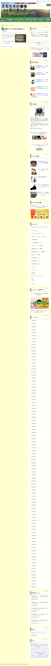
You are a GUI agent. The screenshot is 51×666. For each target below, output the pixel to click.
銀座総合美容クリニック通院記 (38, 251)
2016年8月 (34, 562)
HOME (2, 20)
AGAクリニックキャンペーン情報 (39, 236)
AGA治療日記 (9, 20)
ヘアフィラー (40, 651)
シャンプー (34, 269)
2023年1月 (34, 329)
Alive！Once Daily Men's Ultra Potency (42, 644)
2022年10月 (34, 338)
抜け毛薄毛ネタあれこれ (37, 263)
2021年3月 (34, 396)
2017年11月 (34, 517)
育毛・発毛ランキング (39, 150)
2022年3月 (34, 359)
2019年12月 (34, 441)
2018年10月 (34, 484)
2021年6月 (34, 387)
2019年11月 (34, 444)
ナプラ (46, 649)
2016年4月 (34, 574)
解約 (35, 657)
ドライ (39, 649)
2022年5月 (34, 353)
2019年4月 (34, 465)
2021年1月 (34, 402)
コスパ (46, 648)
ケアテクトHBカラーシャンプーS (39, 648)
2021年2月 (34, 399)
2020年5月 (34, 426)
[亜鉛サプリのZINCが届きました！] (20, 38)
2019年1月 (34, 474)
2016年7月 (34, 565)
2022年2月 (34, 363)
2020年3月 (34, 432)
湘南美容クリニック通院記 (37, 248)
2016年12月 (34, 550)
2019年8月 (34, 453)
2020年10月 (34, 411)
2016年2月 (34, 580)
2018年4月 (34, 502)
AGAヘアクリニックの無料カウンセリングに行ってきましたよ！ (43, 194)
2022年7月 (34, 347)
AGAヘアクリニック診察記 (37, 245)
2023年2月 (34, 326)
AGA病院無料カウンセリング (38, 242)
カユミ (33, 648)
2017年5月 (34, 535)
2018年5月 (34, 499)
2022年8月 (34, 344)
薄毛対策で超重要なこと (43, 176)
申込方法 (38, 655)
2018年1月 (34, 511)
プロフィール (41, 20)
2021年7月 (34, 384)
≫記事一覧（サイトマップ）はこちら (38, 632)
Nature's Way (32, 645)
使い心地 (46, 651)
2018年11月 (34, 481)
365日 (31, 644)
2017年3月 (34, 541)
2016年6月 (34, 568)
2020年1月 (34, 438)
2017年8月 (34, 526)
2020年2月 (34, 435)
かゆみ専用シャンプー (38, 645)
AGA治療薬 (34, 644)
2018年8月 (34, 490)
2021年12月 (34, 369)
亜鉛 (32, 278)
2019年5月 (34, 462)
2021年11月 (34, 372)
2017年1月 (34, 547)
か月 (42, 645)
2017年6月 (34, 532)
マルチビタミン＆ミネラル (37, 275)
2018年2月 (34, 508)
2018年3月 (34, 505)
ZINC (11, 46)
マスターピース (35, 230)
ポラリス (33, 283)
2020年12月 (34, 405)
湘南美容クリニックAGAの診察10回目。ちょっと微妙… (40, 597)
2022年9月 (34, 341)
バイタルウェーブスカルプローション (39, 227)
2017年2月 (34, 544)
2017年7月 (34, 529)
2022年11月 (34, 335)
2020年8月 (34, 417)
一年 (44, 651)
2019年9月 (34, 450)
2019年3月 (34, 468)
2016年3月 (34, 577)
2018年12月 (34, 478)
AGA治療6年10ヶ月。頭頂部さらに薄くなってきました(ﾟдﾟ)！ (40, 609)
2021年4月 (34, 393)
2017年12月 (34, 514)
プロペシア (36, 651)
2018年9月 (34, 487)
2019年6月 (34, 459)
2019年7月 (34, 456)
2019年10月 (34, 447)
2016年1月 (34, 583)
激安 (32, 655)
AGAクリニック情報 (36, 254)
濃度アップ (35, 655)
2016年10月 (34, 556)
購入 (37, 657)
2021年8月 (34, 381)
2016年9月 (34, 559)
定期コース (39, 652)
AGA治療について (35, 257)
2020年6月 (34, 423)
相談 (40, 655)
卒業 (36, 652)
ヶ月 (42, 651)
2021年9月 (34, 378)
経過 (47, 655)
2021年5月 (34, 390)
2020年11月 (34, 408)
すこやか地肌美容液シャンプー (38, 646)
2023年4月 (34, 320)
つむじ (45, 646)
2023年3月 (34, 323)
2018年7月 (34, 493)
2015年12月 (34, 586)
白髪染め (33, 272)
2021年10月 (34, 375)
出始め (35, 652)
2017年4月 (34, 538)
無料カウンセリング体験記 (31, 20)
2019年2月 (34, 471)
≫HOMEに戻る (33, 635)
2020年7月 (34, 420)
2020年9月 (34, 414)
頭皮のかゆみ (43, 657)
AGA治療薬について (36, 260)
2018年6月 (34, 496)
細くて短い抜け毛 (44, 655)
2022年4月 (34, 356)
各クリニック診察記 (19, 20)
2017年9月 (34, 523)
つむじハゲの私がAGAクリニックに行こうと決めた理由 (43, 186)
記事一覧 (48, 20)
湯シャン (33, 266)
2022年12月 (34, 332)
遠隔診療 (39, 657)
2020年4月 (34, 429)
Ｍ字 (32, 658)
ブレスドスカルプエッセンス (38, 233)
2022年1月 (34, 366)
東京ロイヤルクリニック (45, 652)
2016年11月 (34, 553)
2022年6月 (34, 350)
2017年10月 (34, 520)
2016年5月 (34, 571)
